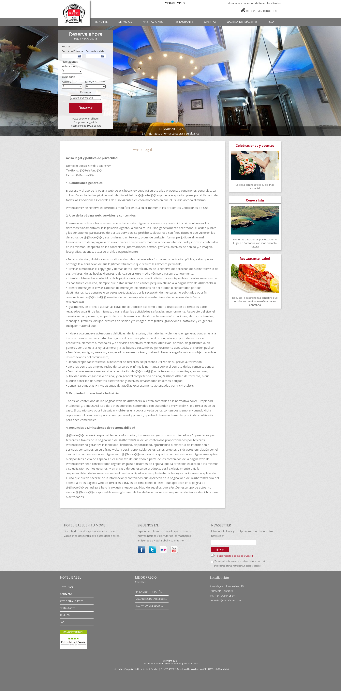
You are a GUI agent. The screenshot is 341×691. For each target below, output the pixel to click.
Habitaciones (70, 66)
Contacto (66, 594)
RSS (196, 663)
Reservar (86, 108)
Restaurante (67, 607)
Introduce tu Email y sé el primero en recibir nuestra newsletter (242, 533)
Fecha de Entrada (72, 51)
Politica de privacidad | (154, 663)
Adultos (66, 81)
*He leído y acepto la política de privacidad (233, 555)
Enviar (220, 549)
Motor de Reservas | (174, 663)
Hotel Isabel (67, 587)
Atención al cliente (71, 601)
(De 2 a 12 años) (98, 82)
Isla (62, 621)
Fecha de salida (95, 51)
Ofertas (64, 614)
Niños (88, 81)
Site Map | (188, 663)
